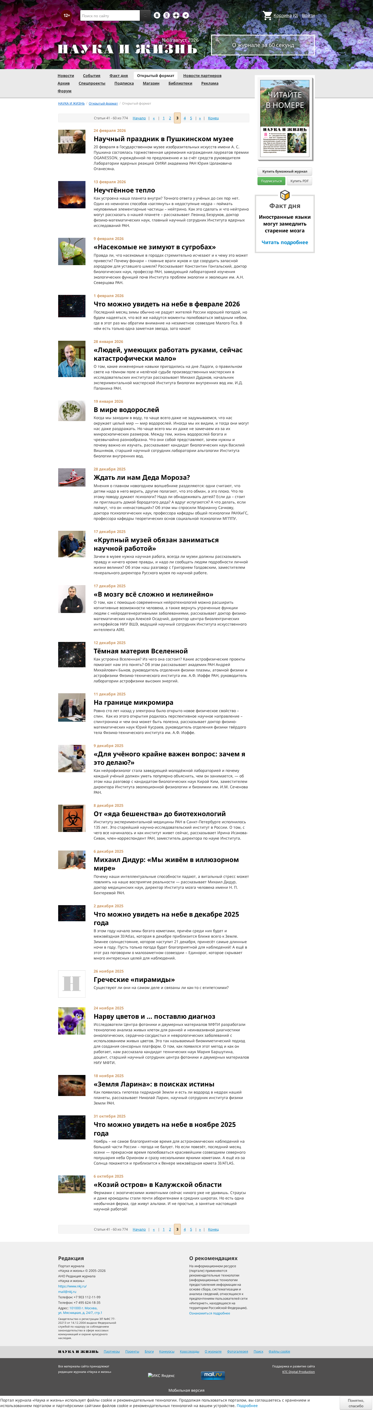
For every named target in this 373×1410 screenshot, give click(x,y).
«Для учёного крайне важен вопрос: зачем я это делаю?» (169, 758)
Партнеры (112, 1351)
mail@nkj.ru (67, 1291)
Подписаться (271, 181)
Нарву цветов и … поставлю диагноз (154, 1016)
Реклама (209, 83)
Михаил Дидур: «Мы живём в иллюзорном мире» (166, 863)
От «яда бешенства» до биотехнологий (160, 813)
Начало (139, 117)
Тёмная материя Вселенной (141, 650)
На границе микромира (133, 702)
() (286, 15)
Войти (308, 15)
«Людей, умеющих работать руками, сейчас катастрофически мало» (168, 354)
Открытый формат (155, 75)
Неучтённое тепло (124, 189)
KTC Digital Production (298, 1372)
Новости (66, 75)
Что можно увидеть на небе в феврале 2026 (167, 303)
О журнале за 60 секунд (263, 45)
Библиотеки (180, 83)
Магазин (151, 83)
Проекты (132, 1351)
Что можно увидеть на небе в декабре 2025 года (166, 918)
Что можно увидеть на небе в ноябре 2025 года (165, 1128)
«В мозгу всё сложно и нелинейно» (154, 594)
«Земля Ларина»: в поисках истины (154, 1083)
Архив (64, 83)
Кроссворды (189, 1351)
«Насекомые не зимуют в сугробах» (155, 246)
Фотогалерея (237, 1351)
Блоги (149, 1351)
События (91, 75)
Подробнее (247, 1405)
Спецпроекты (92, 83)
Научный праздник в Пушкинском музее (163, 138)
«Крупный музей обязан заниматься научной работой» (156, 544)
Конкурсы (166, 1351)
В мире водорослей (126, 409)
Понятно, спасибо (356, 1402)
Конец (213, 117)
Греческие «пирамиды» (134, 979)
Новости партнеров (202, 75)
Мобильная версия (186, 1390)
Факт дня (118, 75)
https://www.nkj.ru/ (72, 1286)
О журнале (213, 1351)
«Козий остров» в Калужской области (158, 1184)
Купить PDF (300, 181)
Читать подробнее (285, 242)
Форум (65, 90)
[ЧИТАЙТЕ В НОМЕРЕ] (284, 64)
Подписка (124, 83)
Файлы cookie (279, 1351)
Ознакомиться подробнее (209, 1313)
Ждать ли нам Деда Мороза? (142, 477)
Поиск (258, 1351)
